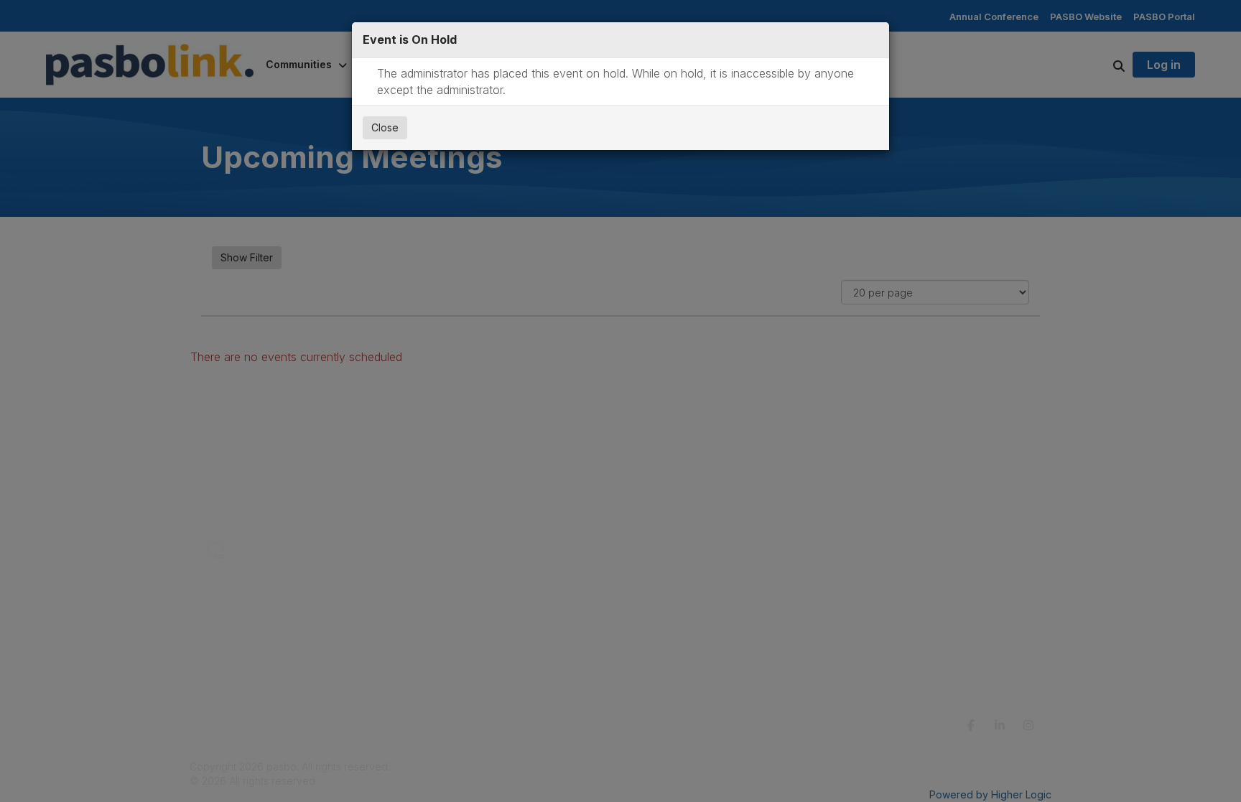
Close (385, 127)
